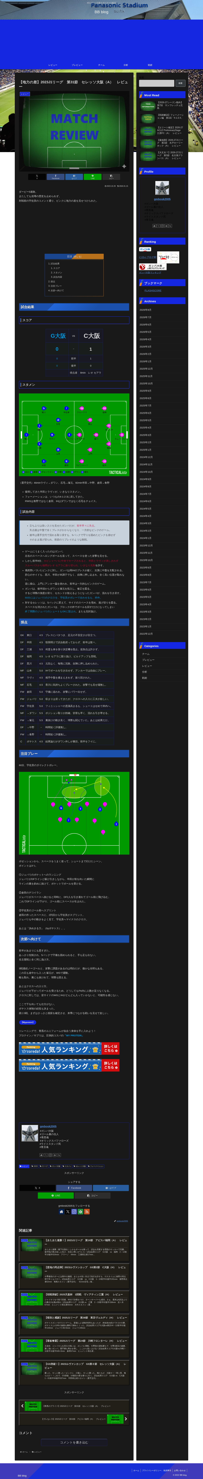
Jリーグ (45, 1166)
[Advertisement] (101, 40)
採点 (53, 281)
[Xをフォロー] (46, 1155)
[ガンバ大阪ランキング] (153, 266)
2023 (36, 1166)
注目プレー (56, 286)
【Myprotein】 (27, 1022)
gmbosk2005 (48, 1126)
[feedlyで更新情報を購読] (54, 1155)
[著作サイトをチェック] (41, 1155)
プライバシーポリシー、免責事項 (156, 1470)
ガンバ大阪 (56, 1166)
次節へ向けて (57, 290)
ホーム (136, 1470)
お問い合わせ (180, 1470)
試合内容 (57, 277)
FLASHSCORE (153, 290)
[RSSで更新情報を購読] (59, 1155)
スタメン (57, 272)
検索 (141, 77)
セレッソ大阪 (81, 1166)
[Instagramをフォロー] (50, 1155)
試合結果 (55, 263)
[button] (111, 177)
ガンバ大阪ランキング (150, 272)
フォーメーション (96, 1166)
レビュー (25, 1166)
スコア (56, 268)
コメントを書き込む (74, 1442)
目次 (69, 256)
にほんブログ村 (147, 257)
